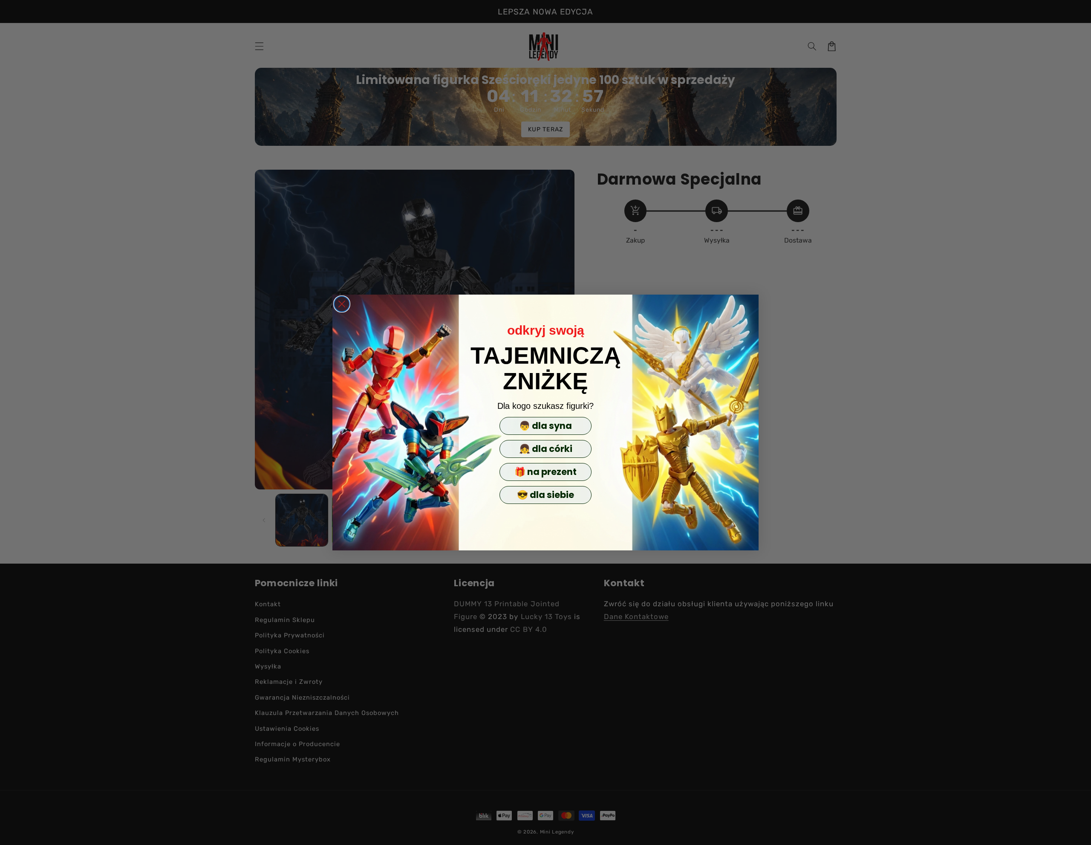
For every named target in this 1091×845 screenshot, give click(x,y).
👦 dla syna (545, 426)
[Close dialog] (341, 304)
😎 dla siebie (545, 495)
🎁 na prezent (545, 472)
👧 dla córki (545, 449)
